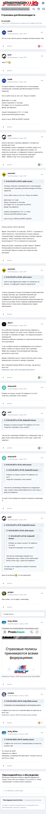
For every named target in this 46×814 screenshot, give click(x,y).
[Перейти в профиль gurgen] (4, 593)
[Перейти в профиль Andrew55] (4, 387)
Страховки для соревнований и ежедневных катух (20, 628)
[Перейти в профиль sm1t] (4, 56)
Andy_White (27, 701)
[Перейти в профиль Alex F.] (4, 324)
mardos (25, 739)
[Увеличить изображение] (9, 62)
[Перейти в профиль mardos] (4, 694)
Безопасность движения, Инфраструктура (26, 23)
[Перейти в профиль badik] (4, 32)
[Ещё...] (42, 32)
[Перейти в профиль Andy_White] (4, 622)
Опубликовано (17, 34)
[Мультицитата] (3, 46)
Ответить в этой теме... (15, 791)
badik (8, 21)
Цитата (9, 46)
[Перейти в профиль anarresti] (4, 174)
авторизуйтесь (31, 779)
